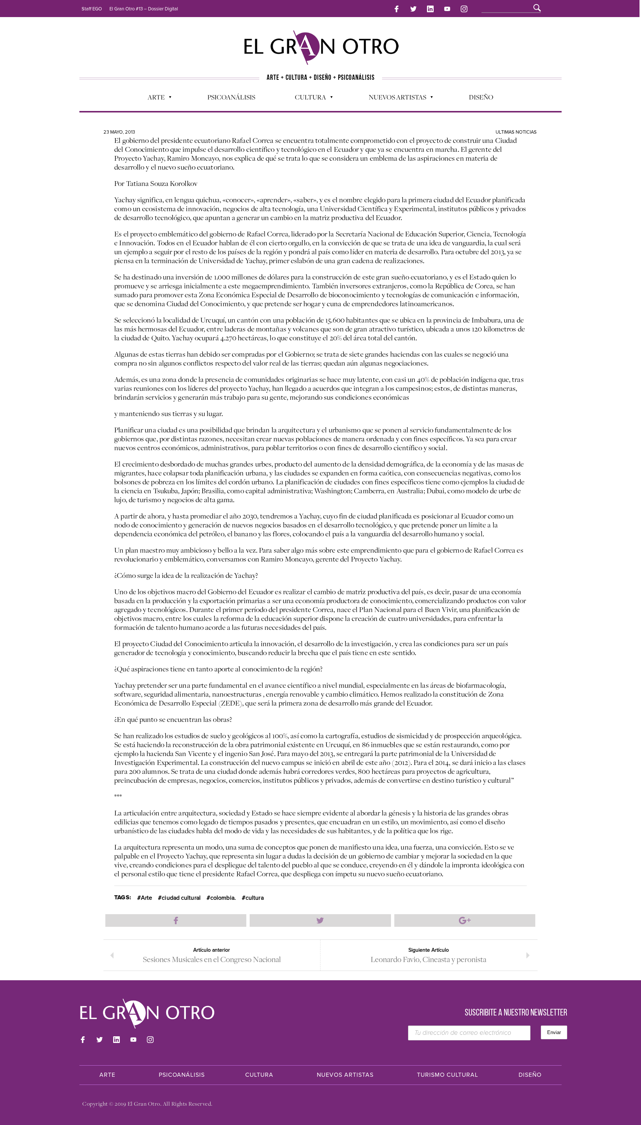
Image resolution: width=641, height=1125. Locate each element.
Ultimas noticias (516, 132)
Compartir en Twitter (320, 920)
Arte (152, 98)
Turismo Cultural (447, 1075)
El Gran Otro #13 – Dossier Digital (143, 9)
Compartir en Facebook (175, 920)
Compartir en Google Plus (464, 920)
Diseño (481, 96)
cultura (255, 898)
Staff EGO (92, 9)
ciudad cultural (181, 898)
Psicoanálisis (231, 96)
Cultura (306, 98)
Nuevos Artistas (393, 98)
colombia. (223, 898)
